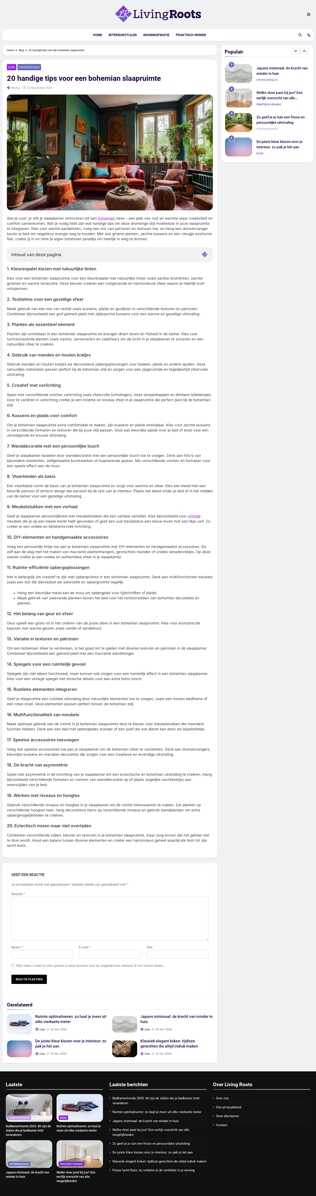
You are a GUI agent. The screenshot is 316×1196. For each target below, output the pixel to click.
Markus (15, 88)
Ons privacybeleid (228, 1107)
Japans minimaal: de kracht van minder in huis (145, 1121)
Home (97, 35)
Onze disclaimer (227, 1116)
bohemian (106, 218)
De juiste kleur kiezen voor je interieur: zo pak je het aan (152, 1152)
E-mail (85, 947)
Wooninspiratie (156, 35)
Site (149, 947)
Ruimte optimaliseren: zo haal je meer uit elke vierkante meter (156, 1112)
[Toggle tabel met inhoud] (205, 254)
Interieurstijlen (123, 35)
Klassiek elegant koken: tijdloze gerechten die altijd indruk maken (282, 149)
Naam (17, 947)
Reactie (18, 894)
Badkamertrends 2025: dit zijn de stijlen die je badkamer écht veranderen (28, 1130)
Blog (11, 67)
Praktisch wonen (191, 35)
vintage (194, 516)
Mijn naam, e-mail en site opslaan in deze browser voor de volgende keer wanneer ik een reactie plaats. (90, 966)
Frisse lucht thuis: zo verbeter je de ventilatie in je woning (153, 1170)
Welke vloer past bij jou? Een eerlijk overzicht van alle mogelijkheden (279, 75)
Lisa (42, 1029)
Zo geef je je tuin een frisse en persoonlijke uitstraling (151, 1144)
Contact (221, 1125)
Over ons (222, 1098)
